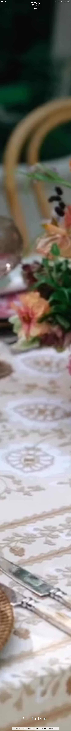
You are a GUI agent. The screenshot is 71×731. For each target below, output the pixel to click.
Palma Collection (35, 718)
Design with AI (52, 728)
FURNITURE (30, 728)
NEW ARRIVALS (18, 728)
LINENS (24, 728)
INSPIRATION (44, 728)
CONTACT (67, 1)
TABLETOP (37, 728)
